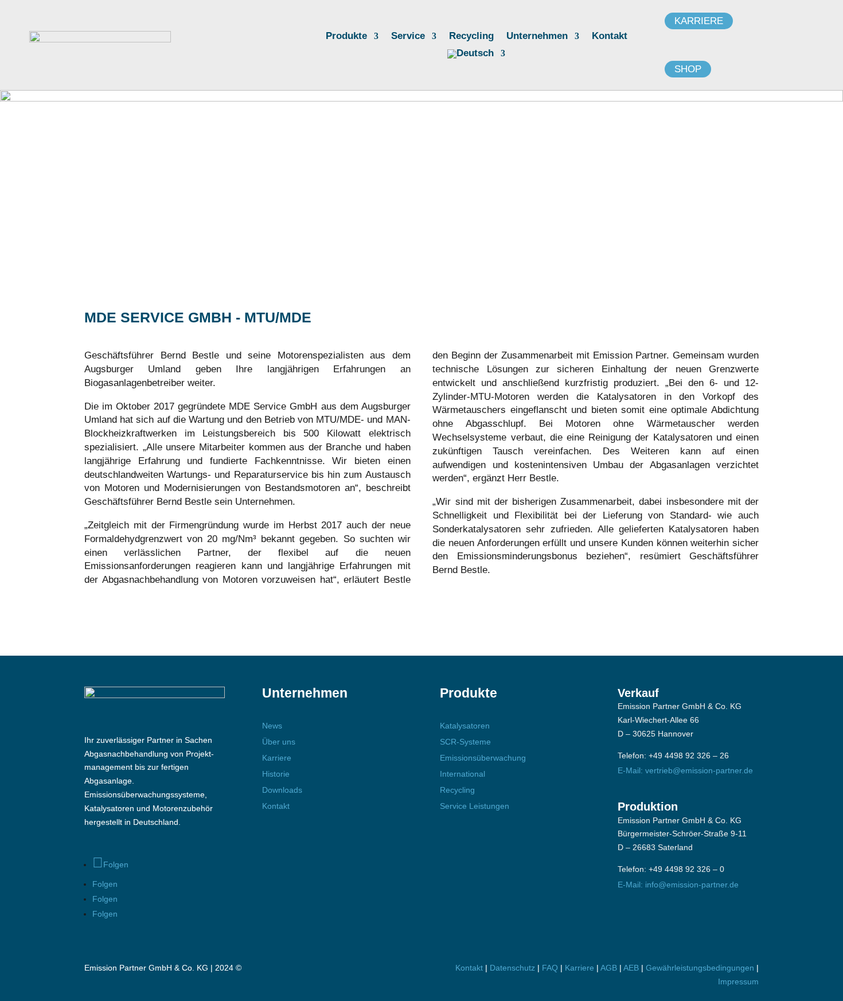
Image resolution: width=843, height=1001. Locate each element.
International (462, 773)
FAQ (550, 967)
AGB (608, 967)
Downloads (282, 789)
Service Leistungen (474, 806)
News (272, 725)
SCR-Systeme (465, 741)
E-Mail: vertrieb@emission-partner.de (685, 770)
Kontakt (609, 36)
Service (408, 36)
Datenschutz (512, 967)
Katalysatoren (465, 725)
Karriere (698, 20)
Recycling (471, 36)
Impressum (738, 981)
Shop (687, 69)
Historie (276, 773)
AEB (631, 967)
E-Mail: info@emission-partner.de (678, 884)
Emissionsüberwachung (483, 757)
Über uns (278, 741)
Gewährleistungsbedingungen (701, 967)
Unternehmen (537, 36)
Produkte (346, 36)
